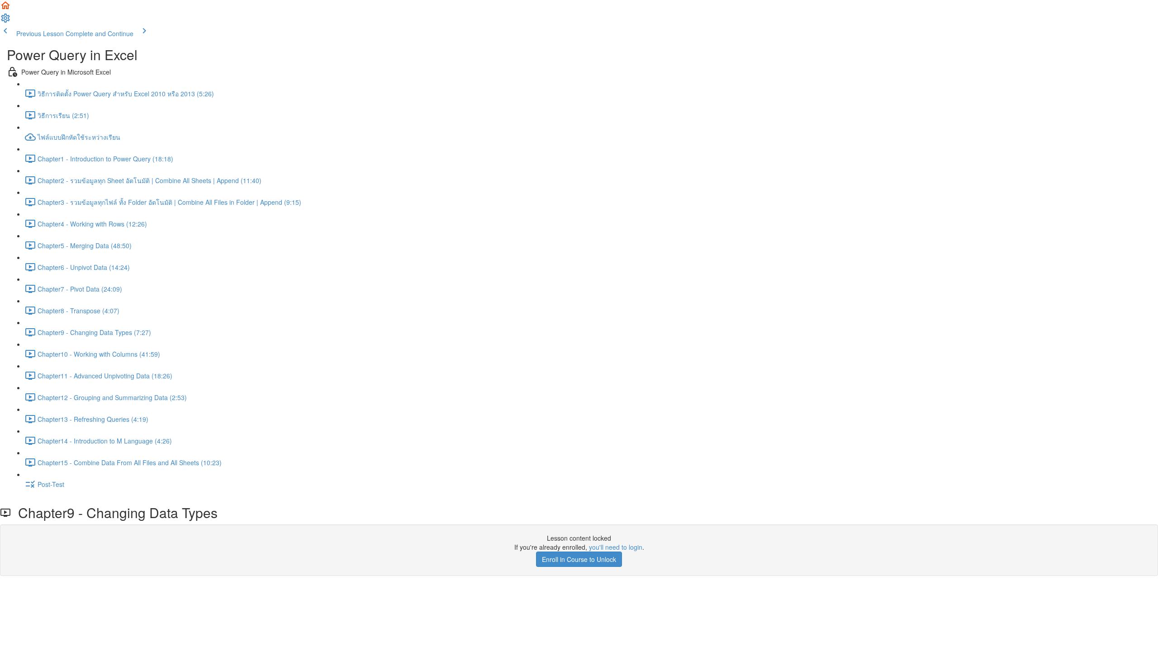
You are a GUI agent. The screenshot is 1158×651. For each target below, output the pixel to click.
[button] (5, 8)
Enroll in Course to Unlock (579, 559)
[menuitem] (5, 20)
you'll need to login (615, 547)
